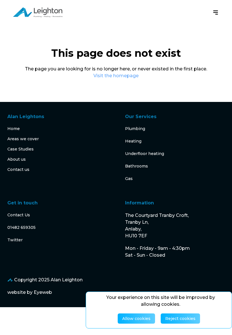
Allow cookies (136, 318)
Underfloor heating (144, 153)
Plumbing (135, 128)
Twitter (15, 239)
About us (16, 159)
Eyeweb (43, 292)
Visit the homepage (116, 75)
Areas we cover (23, 138)
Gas (129, 178)
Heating (133, 141)
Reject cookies (180, 318)
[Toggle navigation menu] (215, 12)
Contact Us (18, 214)
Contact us (18, 169)
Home (13, 128)
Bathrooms (136, 166)
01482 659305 (21, 227)
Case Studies (20, 149)
